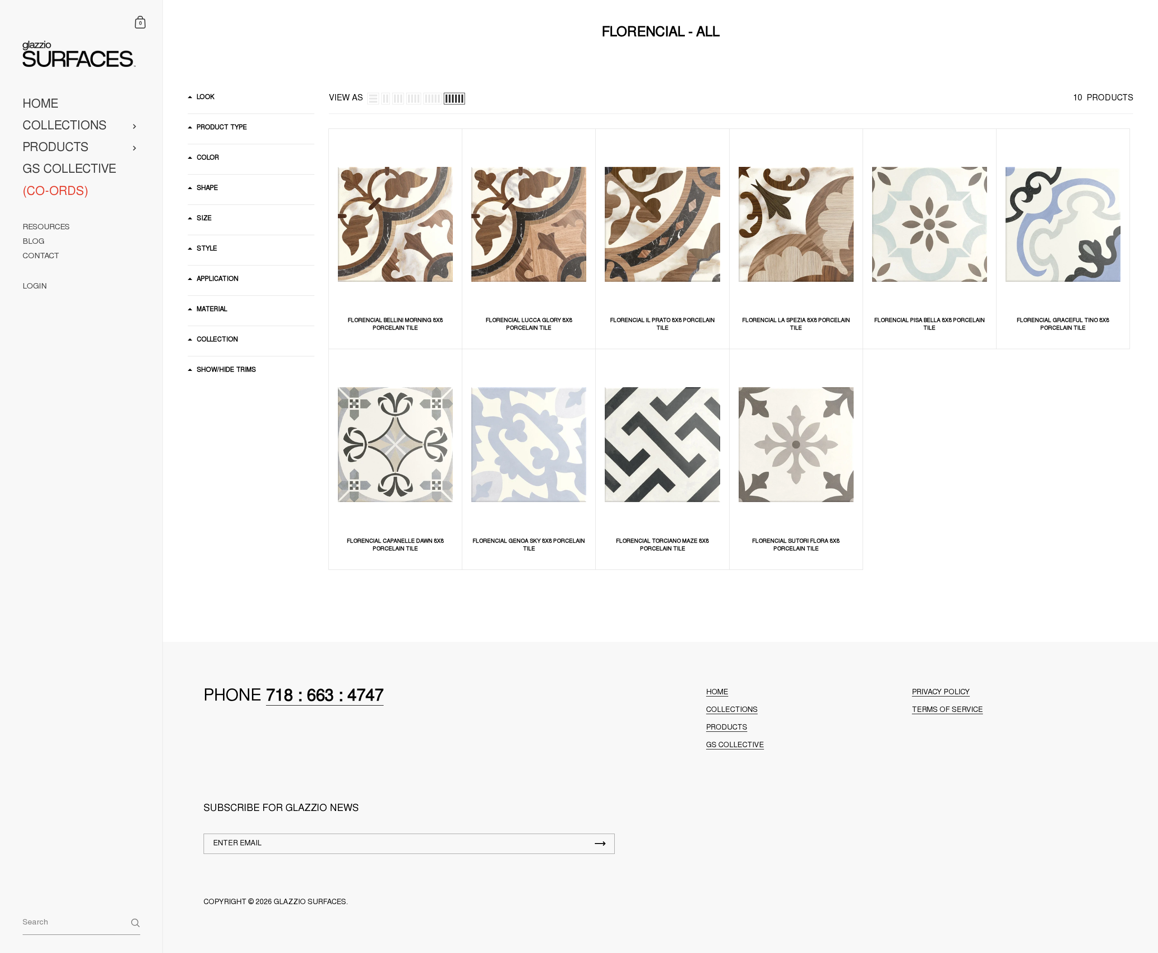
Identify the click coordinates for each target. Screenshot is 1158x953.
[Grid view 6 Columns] (454, 98)
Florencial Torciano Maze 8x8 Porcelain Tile (662, 545)
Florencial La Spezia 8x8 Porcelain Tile (796, 324)
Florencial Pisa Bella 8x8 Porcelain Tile (929, 324)
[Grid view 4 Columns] (413, 98)
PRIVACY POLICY (941, 692)
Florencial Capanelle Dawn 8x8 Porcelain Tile (395, 545)
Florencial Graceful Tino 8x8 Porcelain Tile (1063, 324)
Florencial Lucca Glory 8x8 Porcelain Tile (529, 324)
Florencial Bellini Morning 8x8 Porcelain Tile (395, 324)
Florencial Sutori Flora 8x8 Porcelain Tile (796, 545)
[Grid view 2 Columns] (385, 98)
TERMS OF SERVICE (947, 710)
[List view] (373, 98)
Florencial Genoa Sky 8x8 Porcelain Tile (529, 545)
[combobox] (81, 922)
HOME (717, 692)
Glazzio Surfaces (310, 902)
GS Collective (735, 745)
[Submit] (135, 923)
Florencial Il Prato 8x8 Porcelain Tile (662, 324)
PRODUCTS (726, 727)
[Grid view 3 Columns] (398, 98)
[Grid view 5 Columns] (432, 98)
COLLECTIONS (732, 710)
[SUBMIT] (600, 844)
